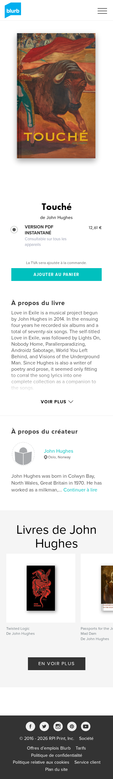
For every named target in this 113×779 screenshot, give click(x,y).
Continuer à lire (80, 490)
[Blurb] (12, 13)
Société (86, 738)
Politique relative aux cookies (41, 762)
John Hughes (58, 451)
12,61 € (95, 227)
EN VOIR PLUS (56, 663)
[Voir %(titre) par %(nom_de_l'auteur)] (56, 95)
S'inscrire (77, 10)
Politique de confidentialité (56, 755)
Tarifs (81, 748)
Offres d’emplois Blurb (49, 748)
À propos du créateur (44, 431)
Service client (87, 762)
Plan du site (56, 769)
